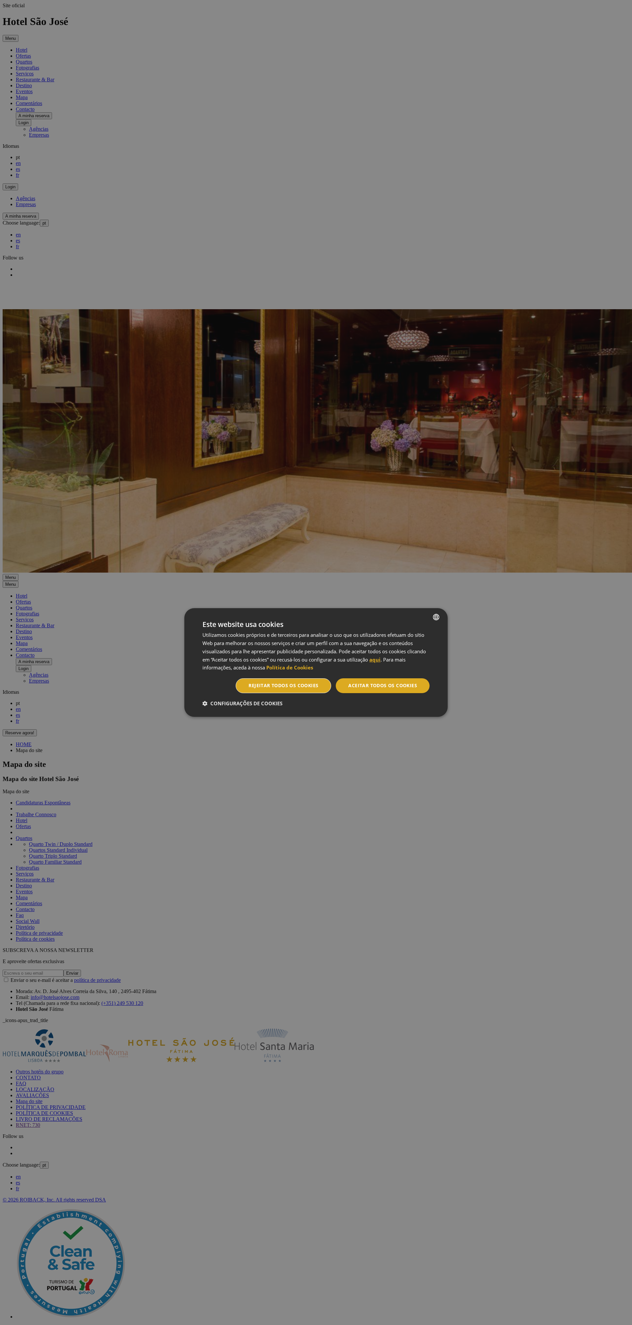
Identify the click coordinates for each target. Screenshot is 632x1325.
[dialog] (316, 662)
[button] (242, 703)
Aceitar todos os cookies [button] (382, 685)
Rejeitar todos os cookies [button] (283, 685)
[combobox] (436, 617)
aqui (375, 659)
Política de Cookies (289, 667)
